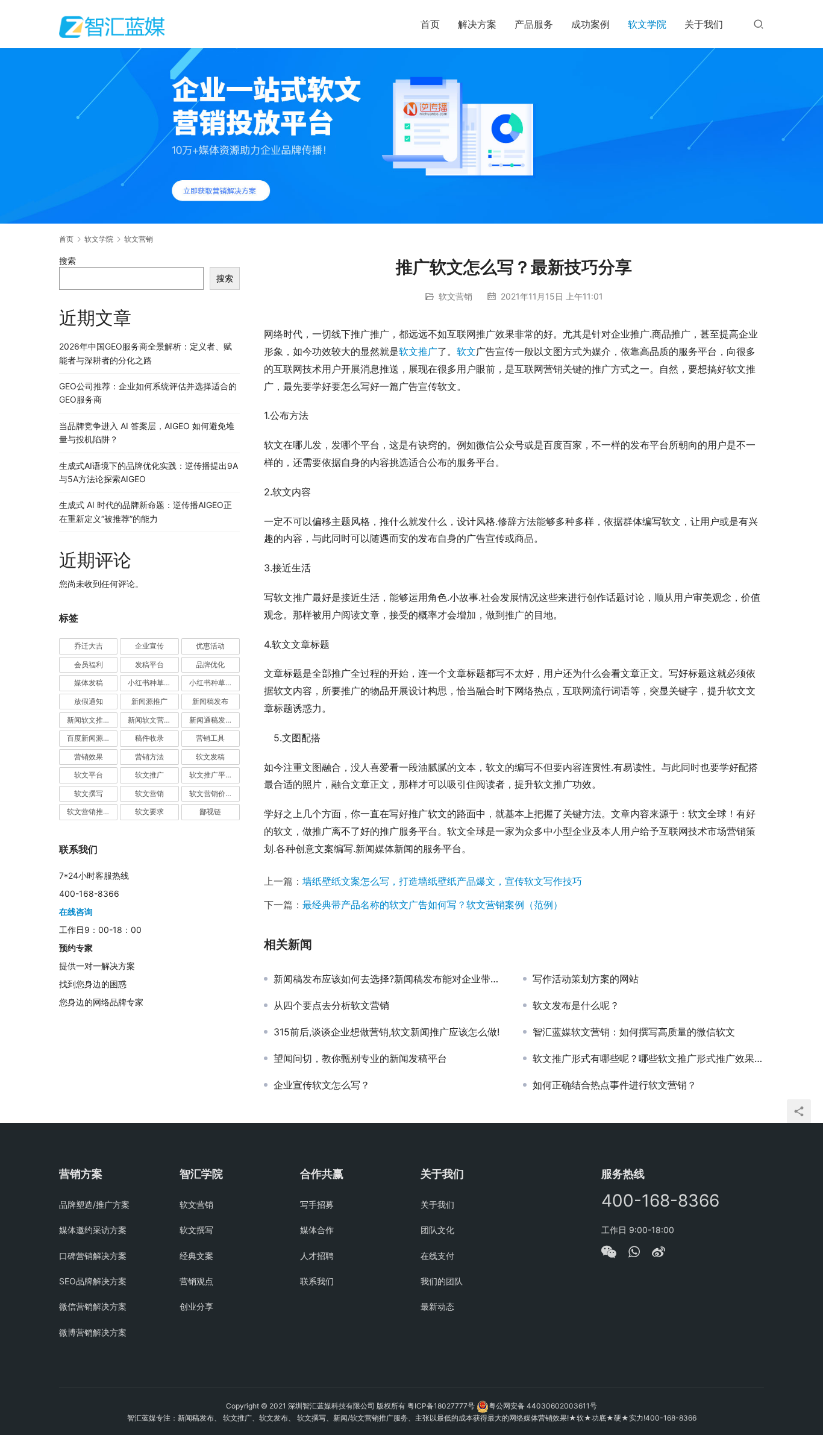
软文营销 (455, 296)
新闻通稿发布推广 (214, 719)
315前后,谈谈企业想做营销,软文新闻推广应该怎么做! (386, 1031)
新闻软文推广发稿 (92, 719)
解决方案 (477, 24)
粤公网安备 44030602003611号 (543, 1405)
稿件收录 (149, 738)
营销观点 (196, 1281)
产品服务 (534, 24)
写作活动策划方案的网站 (586, 978)
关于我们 (703, 24)
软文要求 (149, 811)
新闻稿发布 (210, 701)
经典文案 (196, 1256)
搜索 (67, 261)
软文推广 (418, 351)
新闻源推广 (149, 701)
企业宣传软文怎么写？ (322, 1084)
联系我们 (317, 1281)
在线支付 (437, 1256)
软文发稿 (210, 756)
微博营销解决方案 (93, 1332)
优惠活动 (210, 645)
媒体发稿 (88, 682)
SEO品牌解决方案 (93, 1281)
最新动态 (437, 1306)
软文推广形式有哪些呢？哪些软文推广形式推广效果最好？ (648, 1058)
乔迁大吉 (88, 645)
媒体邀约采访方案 (93, 1230)
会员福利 (88, 664)
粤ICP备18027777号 (441, 1405)
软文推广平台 (211, 774)
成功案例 (590, 24)
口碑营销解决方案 (93, 1256)
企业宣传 (149, 645)
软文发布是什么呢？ (576, 1005)
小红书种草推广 (153, 682)
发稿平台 (149, 664)
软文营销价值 (211, 793)
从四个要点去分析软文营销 (331, 1005)
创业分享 (196, 1306)
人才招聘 (317, 1256)
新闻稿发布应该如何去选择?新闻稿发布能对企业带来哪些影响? (389, 978)
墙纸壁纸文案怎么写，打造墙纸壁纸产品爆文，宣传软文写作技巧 (442, 881)
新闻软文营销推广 (153, 719)
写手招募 (317, 1204)
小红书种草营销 (214, 682)
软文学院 (647, 24)
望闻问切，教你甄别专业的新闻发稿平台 (360, 1058)
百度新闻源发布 (92, 738)
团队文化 (437, 1230)
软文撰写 (88, 793)
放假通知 (88, 701)
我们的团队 (442, 1281)
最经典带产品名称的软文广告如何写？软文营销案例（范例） (432, 905)
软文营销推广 (88, 811)
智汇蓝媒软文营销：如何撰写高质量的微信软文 (634, 1031)
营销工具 (210, 738)
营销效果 (88, 756)
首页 (430, 24)
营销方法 (149, 756)
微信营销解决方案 (93, 1306)
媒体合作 (317, 1230)
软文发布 (273, 1417)
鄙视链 (210, 811)
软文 (466, 351)
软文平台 (88, 774)
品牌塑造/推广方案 (94, 1204)
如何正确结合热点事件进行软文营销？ (614, 1084)
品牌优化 (210, 664)
